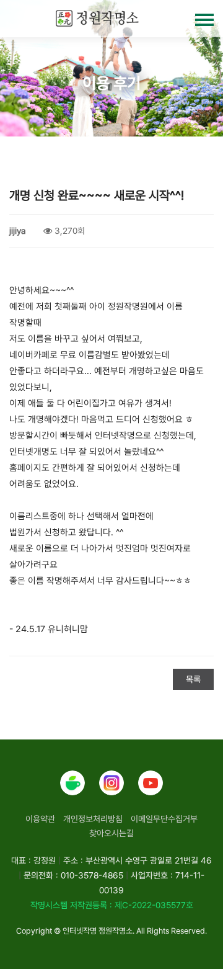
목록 (193, 679)
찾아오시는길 (111, 833)
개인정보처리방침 (93, 819)
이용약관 (40, 819)
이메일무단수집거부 (164, 819)
